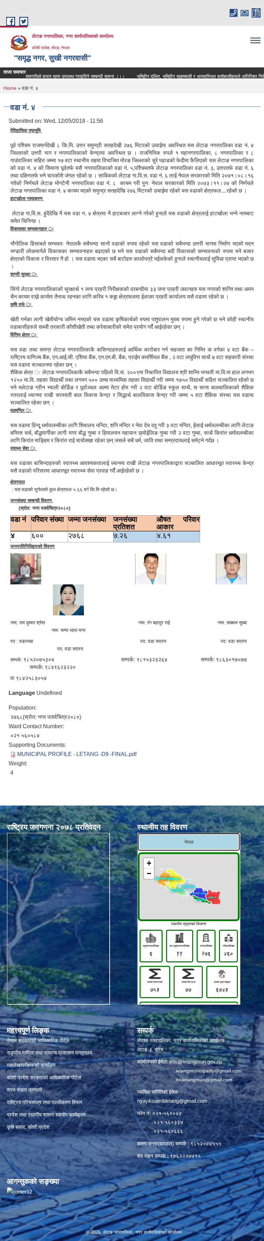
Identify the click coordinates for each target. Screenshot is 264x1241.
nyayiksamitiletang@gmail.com (172, 1101)
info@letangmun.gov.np (195, 1062)
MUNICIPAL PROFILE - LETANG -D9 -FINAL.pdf (76, 754)
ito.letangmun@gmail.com (204, 1079)
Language (22, 693)
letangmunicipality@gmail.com (209, 1070)
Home (9, 88)
